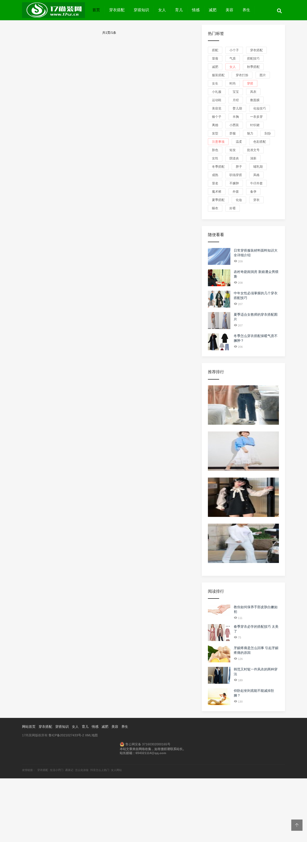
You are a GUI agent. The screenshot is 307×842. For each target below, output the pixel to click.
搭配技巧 (253, 58)
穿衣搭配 (117, 10)
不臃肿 (234, 183)
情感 (196, 10)
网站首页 (29, 726)
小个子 (234, 50)
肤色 (215, 150)
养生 (246, 10)
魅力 (250, 133)
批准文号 (253, 150)
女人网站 (116, 770)
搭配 (215, 50)
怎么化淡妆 (82, 770)
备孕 (253, 191)
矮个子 (216, 116)
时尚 (232, 83)
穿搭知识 (141, 10)
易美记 (69, 770)
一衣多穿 (256, 116)
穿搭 (250, 83)
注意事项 (218, 141)
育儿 (179, 10)
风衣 (253, 92)
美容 (229, 10)
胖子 (239, 166)
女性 (215, 158)
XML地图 (91, 735)
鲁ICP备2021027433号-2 (66, 735)
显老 (215, 183)
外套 (236, 191)
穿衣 (256, 200)
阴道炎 (234, 158)
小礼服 (216, 92)
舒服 (232, 133)
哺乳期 (258, 166)
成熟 (215, 175)
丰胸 (236, 116)
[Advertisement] (135, 809)
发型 (215, 133)
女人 (162, 10)
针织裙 (255, 125)
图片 (263, 75)
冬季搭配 (218, 166)
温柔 (239, 141)
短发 (232, 150)
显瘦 (215, 58)
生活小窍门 (56, 770)
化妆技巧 (259, 108)
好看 (232, 208)
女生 (215, 83)
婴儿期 (237, 108)
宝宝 (236, 92)
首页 (96, 10)
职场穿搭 (235, 175)
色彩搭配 (259, 141)
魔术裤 (216, 191)
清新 (253, 158)
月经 (236, 100)
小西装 (234, 125)
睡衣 (215, 208)
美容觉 (216, 108)
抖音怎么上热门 (99, 770)
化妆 (239, 200)
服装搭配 (218, 75)
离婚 (215, 125)
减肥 (212, 10)
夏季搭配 (218, 200)
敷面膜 (255, 100)
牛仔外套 (256, 183)
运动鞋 (216, 100)
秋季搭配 (253, 67)
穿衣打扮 (242, 75)
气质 (232, 58)
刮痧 (268, 133)
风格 (256, 175)
